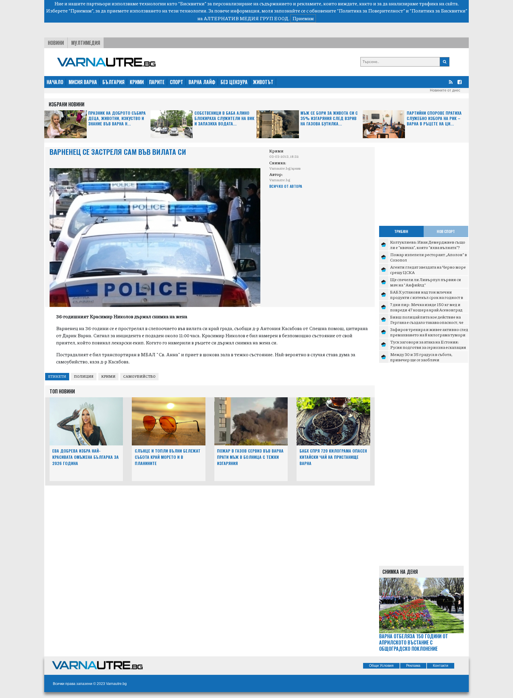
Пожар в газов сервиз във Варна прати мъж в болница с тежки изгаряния (250, 457)
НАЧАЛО (55, 82)
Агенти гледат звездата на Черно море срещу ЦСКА (428, 269)
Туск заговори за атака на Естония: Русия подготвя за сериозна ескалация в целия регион (428, 347)
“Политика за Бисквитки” (438, 10)
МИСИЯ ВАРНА (83, 82)
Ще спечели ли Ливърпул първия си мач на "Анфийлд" (425, 282)
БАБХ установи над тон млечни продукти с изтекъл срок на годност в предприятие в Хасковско (426, 297)
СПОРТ (176, 82)
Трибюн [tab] (401, 231)
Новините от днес (445, 90)
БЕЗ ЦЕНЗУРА (234, 82)
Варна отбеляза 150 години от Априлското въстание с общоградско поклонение (413, 642)
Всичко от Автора (285, 186)
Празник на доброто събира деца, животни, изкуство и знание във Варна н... (117, 118)
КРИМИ (137, 82)
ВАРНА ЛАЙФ (202, 82)
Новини (56, 42)
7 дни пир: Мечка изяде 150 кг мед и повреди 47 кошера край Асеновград (426, 307)
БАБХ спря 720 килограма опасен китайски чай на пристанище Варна (333, 457)
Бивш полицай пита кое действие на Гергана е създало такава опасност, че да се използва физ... (426, 322)
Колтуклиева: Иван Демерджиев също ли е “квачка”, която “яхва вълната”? (427, 244)
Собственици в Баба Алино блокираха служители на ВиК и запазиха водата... (224, 118)
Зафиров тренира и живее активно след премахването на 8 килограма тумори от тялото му (429, 334)
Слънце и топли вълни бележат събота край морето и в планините (167, 457)
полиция (84, 376)
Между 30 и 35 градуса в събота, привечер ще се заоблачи (421, 357)
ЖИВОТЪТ (263, 82)
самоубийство (139, 376)
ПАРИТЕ (156, 82)
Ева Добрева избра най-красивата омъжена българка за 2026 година (85, 457)
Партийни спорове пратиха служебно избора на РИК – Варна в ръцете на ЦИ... (434, 118)
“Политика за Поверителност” (371, 10)
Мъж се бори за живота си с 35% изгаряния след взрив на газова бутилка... (329, 118)
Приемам (303, 18)
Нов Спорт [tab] (446, 231)
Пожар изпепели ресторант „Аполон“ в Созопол (428, 257)
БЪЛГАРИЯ (113, 82)
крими (108, 376)
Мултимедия (85, 42)
